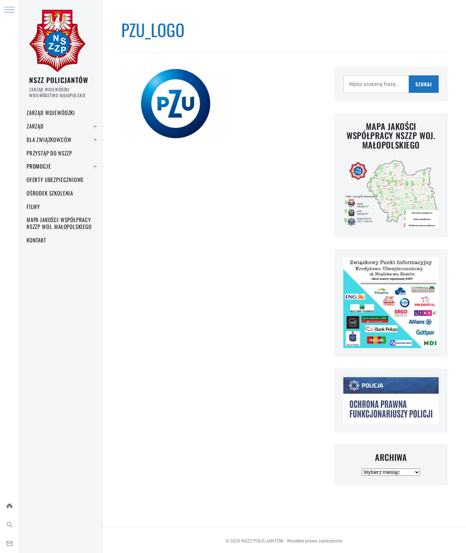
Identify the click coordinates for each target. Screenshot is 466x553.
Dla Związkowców (49, 139)
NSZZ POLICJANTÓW (58, 80)
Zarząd (35, 126)
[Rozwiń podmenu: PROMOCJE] (95, 166)
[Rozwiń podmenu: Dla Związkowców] (95, 139)
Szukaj (423, 84)
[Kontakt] (9, 543)
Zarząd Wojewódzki (51, 112)
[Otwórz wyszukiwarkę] (9, 524)
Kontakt (36, 240)
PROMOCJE (39, 166)
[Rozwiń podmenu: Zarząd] (95, 126)
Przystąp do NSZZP (49, 153)
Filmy (33, 206)
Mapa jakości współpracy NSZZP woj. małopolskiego (59, 223)
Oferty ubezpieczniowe (55, 179)
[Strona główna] (9, 505)
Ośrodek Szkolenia (50, 193)
